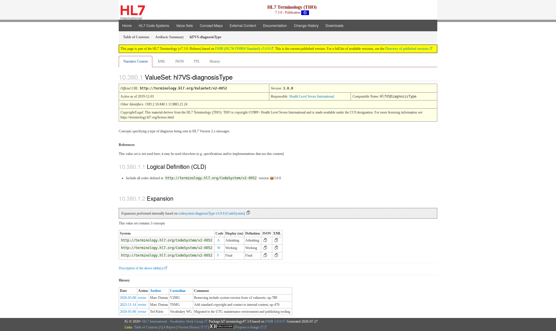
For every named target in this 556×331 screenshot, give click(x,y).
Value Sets (184, 25)
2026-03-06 (128, 298)
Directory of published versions (407, 49)
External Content (243, 25)
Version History (189, 327)
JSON (179, 61)
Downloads (334, 25)
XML (161, 61)
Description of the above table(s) (141, 268)
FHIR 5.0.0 (273, 321)
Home (127, 25)
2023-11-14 (128, 305)
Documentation (275, 25)
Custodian (178, 291)
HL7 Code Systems (154, 25)
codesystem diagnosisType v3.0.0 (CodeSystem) (211, 213)
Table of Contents (146, 327)
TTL (197, 61)
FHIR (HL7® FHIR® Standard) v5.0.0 (242, 49)
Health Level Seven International (311, 96)
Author (155, 291)
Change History (306, 25)
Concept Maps (211, 25)
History (215, 61)
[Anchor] (237, 77)
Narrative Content (135, 61)
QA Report (167, 327)
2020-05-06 (128, 312)
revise (142, 298)
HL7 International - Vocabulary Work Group (172, 321)
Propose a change (247, 327)
